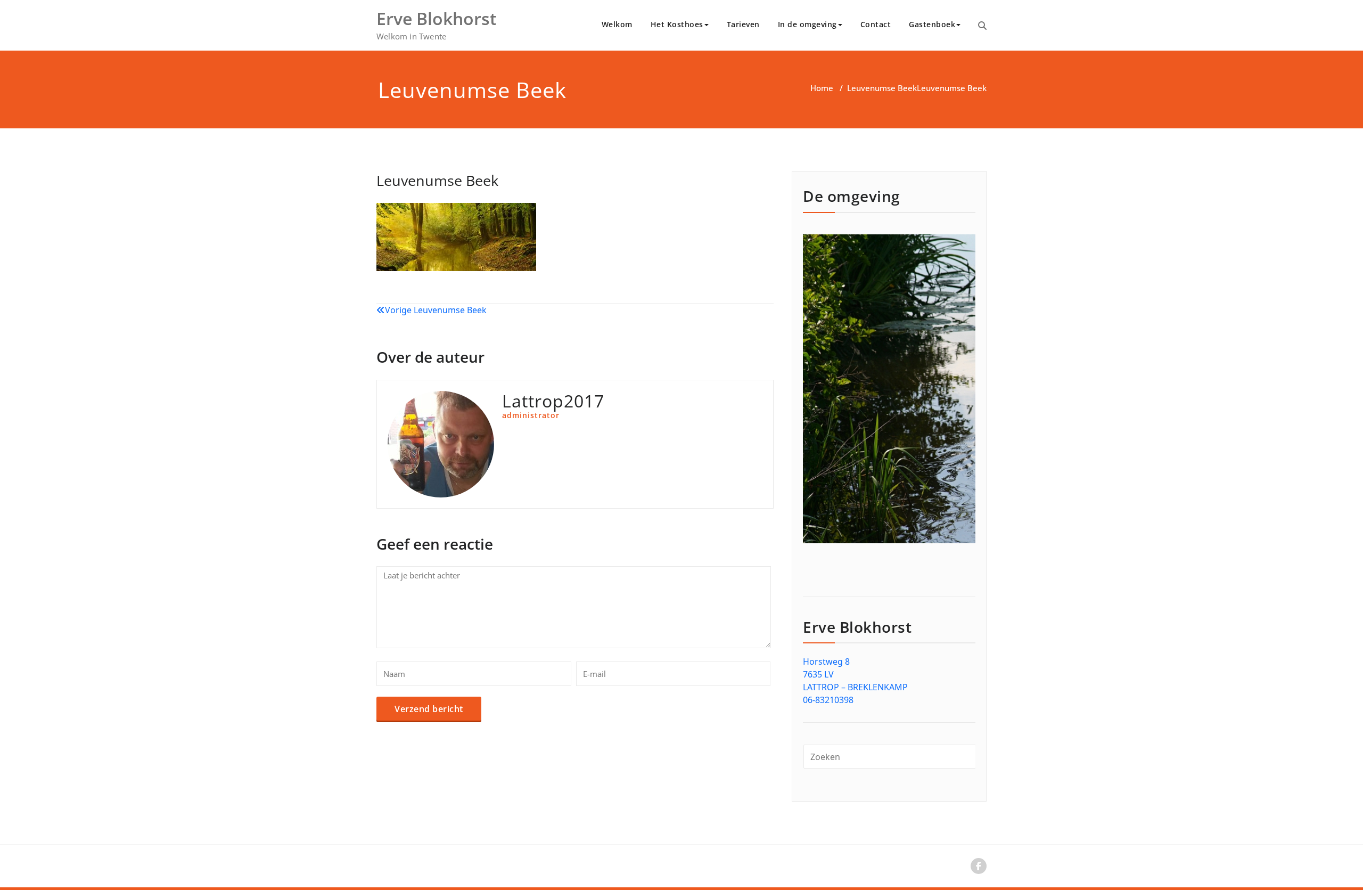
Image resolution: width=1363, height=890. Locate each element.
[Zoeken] (982, 25)
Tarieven (743, 24)
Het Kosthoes (677, 24)
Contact (875, 24)
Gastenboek (932, 24)
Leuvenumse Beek (882, 88)
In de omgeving (807, 24)
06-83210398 (828, 700)
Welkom (617, 24)
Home (821, 88)
